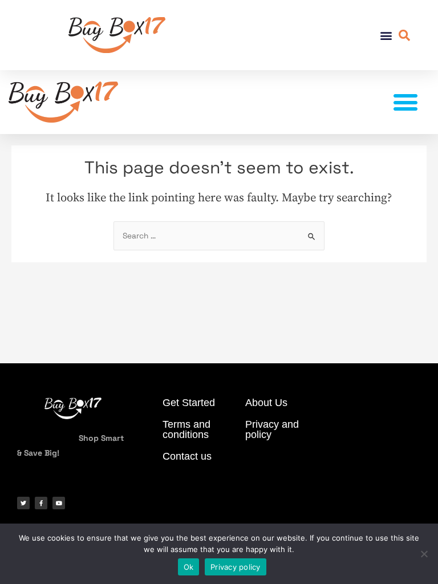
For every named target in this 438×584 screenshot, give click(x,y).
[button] (385, 35)
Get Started (189, 402)
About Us (266, 402)
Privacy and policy (272, 429)
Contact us (187, 456)
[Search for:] (219, 236)
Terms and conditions (186, 429)
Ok (189, 566)
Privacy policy (235, 566)
